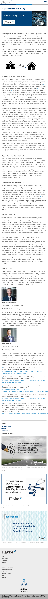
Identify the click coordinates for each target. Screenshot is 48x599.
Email (4, 428)
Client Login (4, 571)
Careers (4, 575)
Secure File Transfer (7, 573)
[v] (22, 234)
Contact (4, 577)
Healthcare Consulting (7, 567)
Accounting (4, 560)
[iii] (11, 90)
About (3, 556)
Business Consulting (7, 569)
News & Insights (6, 558)
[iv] (40, 196)
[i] (43, 85)
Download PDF (6, 430)
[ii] (37, 88)
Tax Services (5, 565)
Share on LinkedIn (7, 426)
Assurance (4, 562)
